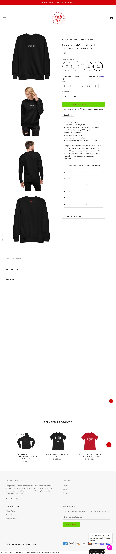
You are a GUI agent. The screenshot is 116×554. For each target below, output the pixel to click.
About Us (66, 489)
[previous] (7, 444)
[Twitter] (11, 498)
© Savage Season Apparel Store (21, 544)
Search (65, 486)
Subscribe (71, 524)
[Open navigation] (4, 18)
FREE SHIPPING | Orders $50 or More (58, 2)
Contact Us (66, 493)
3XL (95, 86)
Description (68, 115)
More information (73, 216)
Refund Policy (13, 269)
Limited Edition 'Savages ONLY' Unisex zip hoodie (26, 456)
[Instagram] (17, 498)
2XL (88, 86)
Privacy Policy (14, 259)
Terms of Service (11, 518)
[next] (108, 444)
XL (82, 86)
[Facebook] (6, 498)
